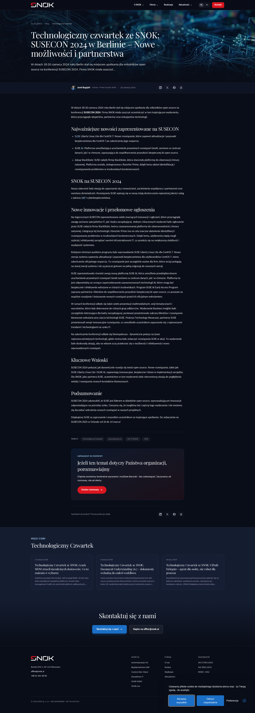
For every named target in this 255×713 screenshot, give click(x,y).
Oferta (153, 5)
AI (82, 148)
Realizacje (168, 5)
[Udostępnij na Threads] (181, 87)
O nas (167, 663)
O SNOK (137, 5)
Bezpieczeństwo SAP (140, 667)
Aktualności (184, 5)
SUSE (77, 136)
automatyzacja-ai (114, 439)
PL (201, 5)
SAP (83, 198)
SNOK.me (135, 686)
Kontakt (218, 5)
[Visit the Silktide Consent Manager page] (244, 700)
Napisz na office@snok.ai (146, 629)
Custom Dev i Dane (139, 672)
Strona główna (36, 24)
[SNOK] (42, 658)
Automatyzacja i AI (139, 663)
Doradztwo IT (137, 677)
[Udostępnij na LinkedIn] (160, 87)
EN (207, 5)
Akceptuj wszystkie (181, 700)
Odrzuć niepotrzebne (210, 700)
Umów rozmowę (90, 490)
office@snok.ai (37, 671)
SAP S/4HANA (132, 439)
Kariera (168, 667)
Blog (47, 24)
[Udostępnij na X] (167, 87)
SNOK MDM (136, 681)
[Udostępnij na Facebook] (174, 87)
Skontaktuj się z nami (107, 629)
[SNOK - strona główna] (42, 5)
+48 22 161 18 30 (39, 676)
